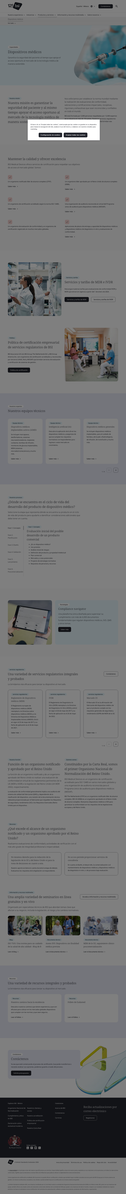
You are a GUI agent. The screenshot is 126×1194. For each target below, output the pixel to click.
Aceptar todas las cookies (75, 135)
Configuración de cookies (50, 135)
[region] (64, 129)
